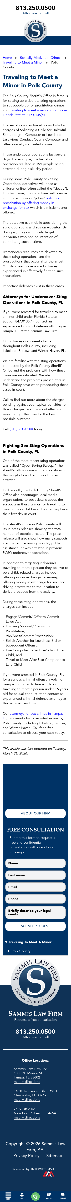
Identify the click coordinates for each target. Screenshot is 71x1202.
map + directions (27, 1081)
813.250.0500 (35, 8)
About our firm (35, 813)
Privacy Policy (26, 1155)
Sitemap (54, 1155)
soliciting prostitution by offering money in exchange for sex (31, 203)
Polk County (21, 951)
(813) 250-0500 (21, 429)
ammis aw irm (35, 1014)
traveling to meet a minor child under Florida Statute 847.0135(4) (35, 112)
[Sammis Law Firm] (35, 30)
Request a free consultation (35, 1019)
